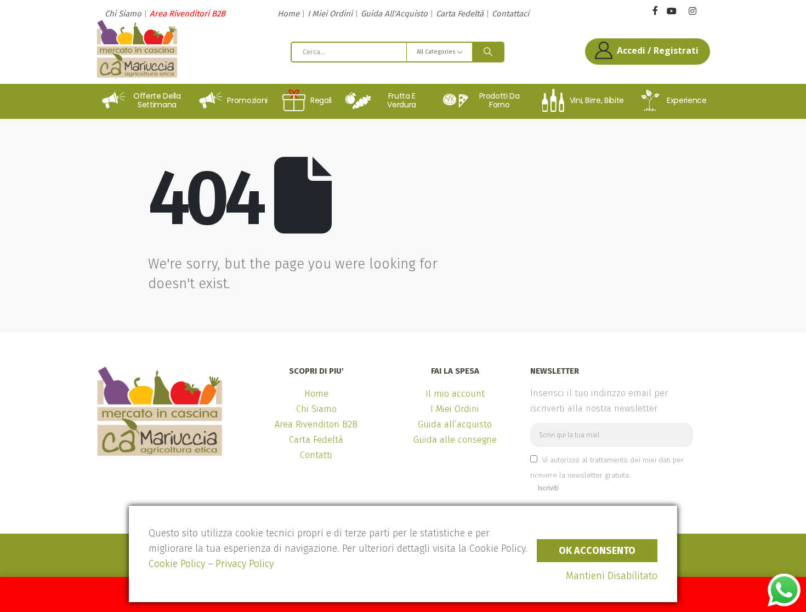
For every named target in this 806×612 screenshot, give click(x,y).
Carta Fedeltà (460, 14)
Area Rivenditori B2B (187, 14)
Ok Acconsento (597, 551)
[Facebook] (655, 10)
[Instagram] (692, 11)
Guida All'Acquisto (394, 14)
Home (288, 14)
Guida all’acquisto (455, 424)
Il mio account (455, 393)
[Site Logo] (137, 48)
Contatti (316, 455)
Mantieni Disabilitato (611, 576)
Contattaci (510, 14)
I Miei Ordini (330, 14)
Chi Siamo (123, 14)
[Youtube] (671, 11)
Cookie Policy (177, 564)
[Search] (488, 52)
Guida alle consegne (455, 439)
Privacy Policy (244, 564)
